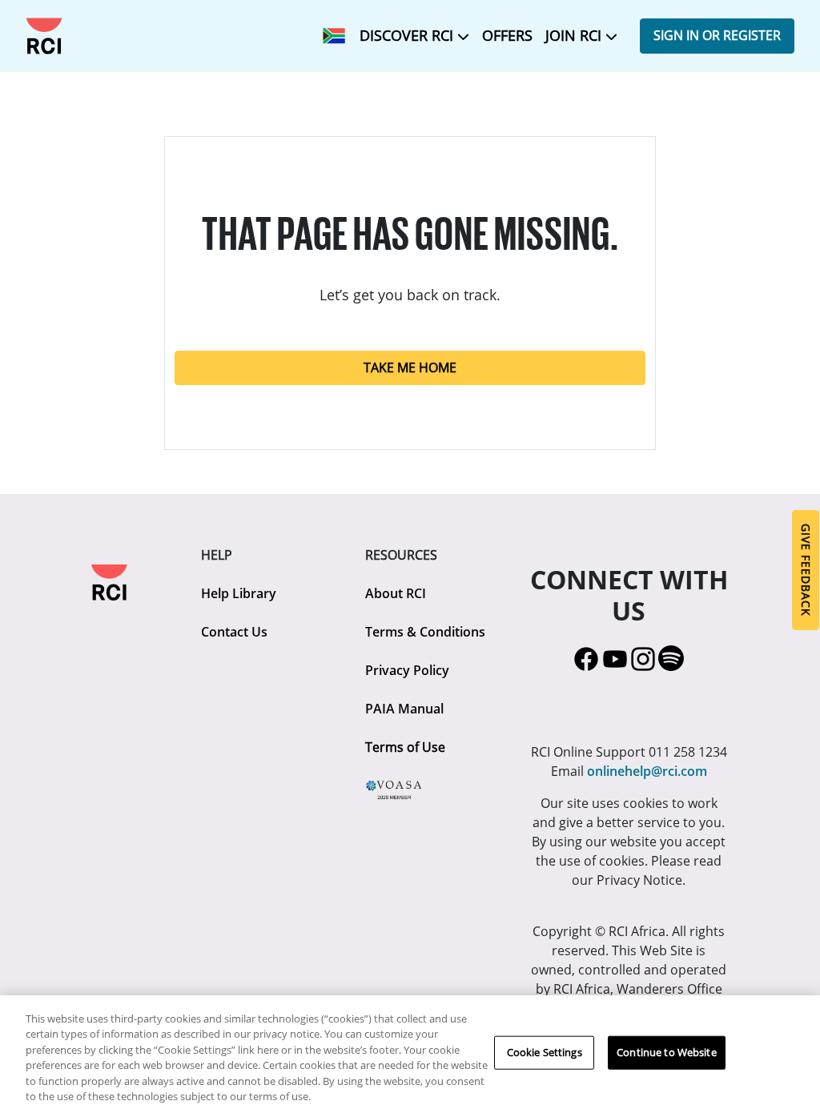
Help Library (238, 593)
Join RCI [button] (575, 35)
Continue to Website (666, 1052)
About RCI (395, 593)
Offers (507, 35)
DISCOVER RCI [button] (408, 35)
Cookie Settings (544, 1052)
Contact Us (234, 632)
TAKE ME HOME (410, 367)
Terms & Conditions (425, 632)
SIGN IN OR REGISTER (717, 35)
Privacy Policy (407, 670)
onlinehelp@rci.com (647, 771)
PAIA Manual (404, 708)
